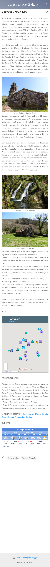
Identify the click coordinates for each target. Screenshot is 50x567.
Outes (4, 417)
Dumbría (29, 417)
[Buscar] (46, 4)
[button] (46, 13)
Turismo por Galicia (22, 4)
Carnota (45, 414)
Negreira (10, 417)
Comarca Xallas (13, 458)
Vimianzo (18, 417)
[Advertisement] (25, 532)
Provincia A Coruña (29, 458)
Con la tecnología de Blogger (26, 558)
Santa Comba (28, 414)
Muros (37, 414)
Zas (23, 417)
